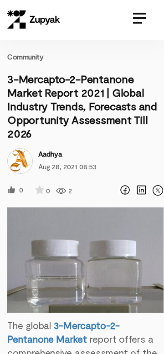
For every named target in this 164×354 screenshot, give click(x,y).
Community (25, 56)
